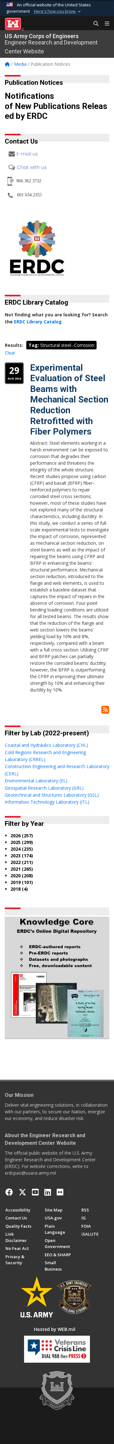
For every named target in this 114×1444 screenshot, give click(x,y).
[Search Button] (93, 24)
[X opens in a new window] (22, 1192)
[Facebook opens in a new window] (9, 1192)
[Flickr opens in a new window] (60, 1192)
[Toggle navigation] (104, 24)
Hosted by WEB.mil (54, 1329)
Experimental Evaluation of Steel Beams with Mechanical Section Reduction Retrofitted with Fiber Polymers (69, 399)
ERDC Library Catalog (38, 322)
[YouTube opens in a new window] (35, 1192)
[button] (58, 11)
